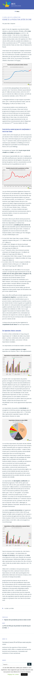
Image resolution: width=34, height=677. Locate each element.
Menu (17, 11)
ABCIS (13, 4)
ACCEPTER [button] (24, 674)
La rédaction (16, 17)
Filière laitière (9, 608)
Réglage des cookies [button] (13, 674)
